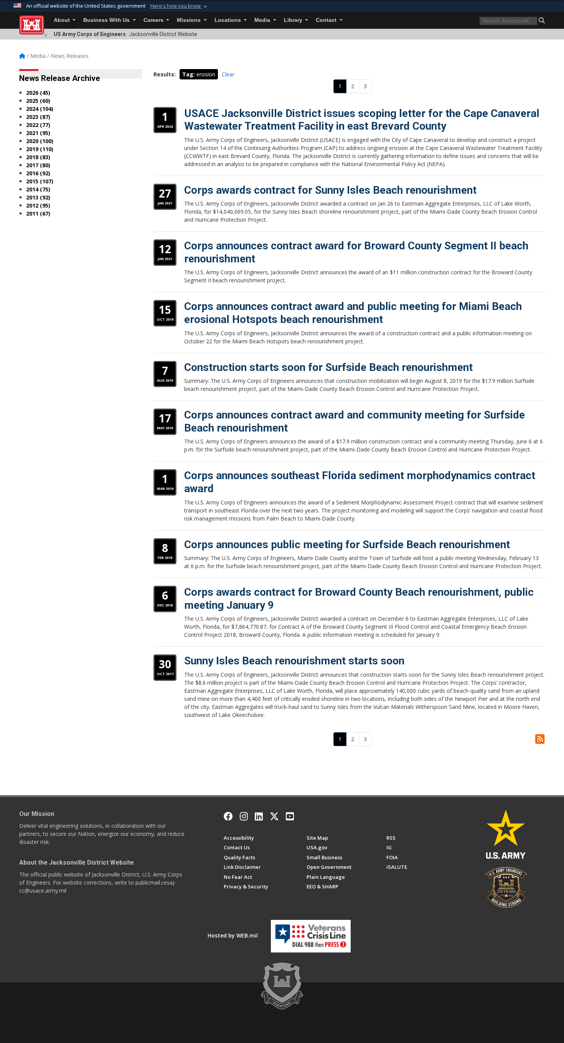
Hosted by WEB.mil (233, 935)
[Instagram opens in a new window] (244, 816)
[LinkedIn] (259, 816)
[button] (179, 6)
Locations (228, 20)
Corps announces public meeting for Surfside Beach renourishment (347, 544)
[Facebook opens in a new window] (228, 816)
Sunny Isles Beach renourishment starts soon (294, 660)
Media (263, 20)
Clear (228, 74)
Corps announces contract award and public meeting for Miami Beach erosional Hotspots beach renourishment (353, 313)
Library (294, 20)
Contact (327, 20)
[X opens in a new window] (274, 816)
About (62, 20)
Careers (154, 20)
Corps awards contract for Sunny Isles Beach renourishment (330, 190)
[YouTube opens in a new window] (290, 816)
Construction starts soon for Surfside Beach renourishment (328, 367)
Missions (189, 20)
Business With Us (107, 20)
